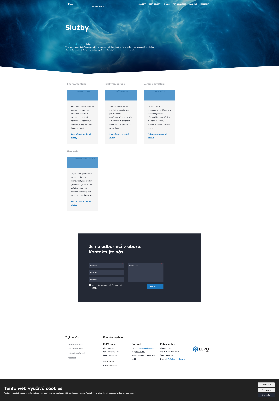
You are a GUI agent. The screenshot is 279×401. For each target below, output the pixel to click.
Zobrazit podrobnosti (127, 393)
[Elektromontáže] (121, 95)
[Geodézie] (82, 162)
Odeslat (153, 286)
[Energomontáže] (82, 95)
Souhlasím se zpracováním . (107, 286)
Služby (142, 4)
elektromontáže (75, 349)
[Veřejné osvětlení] (159, 95)
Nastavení (266, 390)
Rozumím (266, 395)
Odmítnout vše (266, 385)
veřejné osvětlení (76, 353)
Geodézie (72, 151)
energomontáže (75, 344)
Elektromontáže (115, 83)
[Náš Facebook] (107, 6)
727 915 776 (140, 352)
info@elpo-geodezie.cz (175, 359)
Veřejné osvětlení (154, 83)
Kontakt (204, 4)
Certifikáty (154, 4)
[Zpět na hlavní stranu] (76, 4)
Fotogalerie (179, 4)
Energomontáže (76, 83)
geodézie (71, 358)
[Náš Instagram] (110, 6)
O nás (167, 4)
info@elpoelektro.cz (146, 348)
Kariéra (193, 4)
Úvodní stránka (134, 4)
